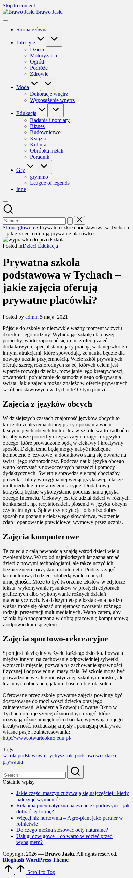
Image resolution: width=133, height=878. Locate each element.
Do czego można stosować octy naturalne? (62, 830)
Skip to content (19, 5)
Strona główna (18, 227)
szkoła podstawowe (81, 755)
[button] (70, 221)
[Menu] (5, 20)
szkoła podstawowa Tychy (31, 755)
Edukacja (48, 246)
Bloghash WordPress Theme (36, 860)
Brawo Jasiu (49, 12)
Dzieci (29, 246)
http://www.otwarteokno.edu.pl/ (37, 738)
